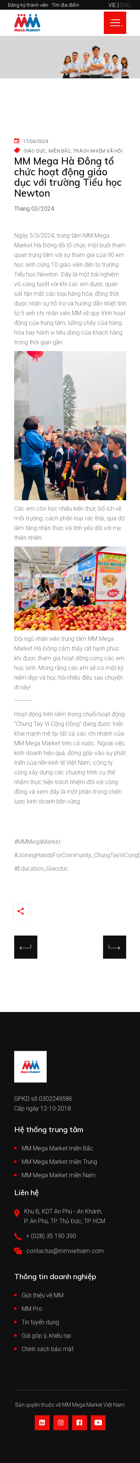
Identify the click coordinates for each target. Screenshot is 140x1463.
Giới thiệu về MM (42, 1295)
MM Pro (32, 1308)
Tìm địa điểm (65, 5)
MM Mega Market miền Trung (59, 1161)
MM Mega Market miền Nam (59, 1175)
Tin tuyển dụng (40, 1322)
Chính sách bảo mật (48, 1349)
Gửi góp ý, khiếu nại (46, 1335)
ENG (125, 5)
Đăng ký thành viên (28, 5)
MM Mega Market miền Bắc (57, 1148)
